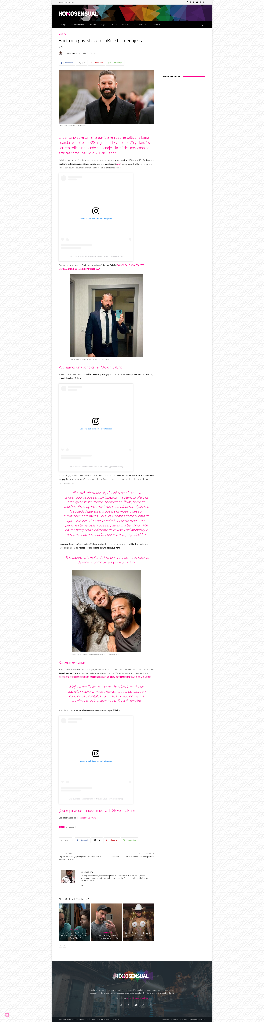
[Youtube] (197, 2)
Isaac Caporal (71, 53)
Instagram (81, 817)
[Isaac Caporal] (61, 53)
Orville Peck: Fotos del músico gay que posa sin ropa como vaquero (138, 935)
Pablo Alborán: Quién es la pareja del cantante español (106, 936)
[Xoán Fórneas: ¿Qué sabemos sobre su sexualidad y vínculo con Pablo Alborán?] (74, 922)
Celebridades (73, 929)
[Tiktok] (143, 1005)
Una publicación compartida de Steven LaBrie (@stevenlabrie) (96, 256)
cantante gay (70, 827)
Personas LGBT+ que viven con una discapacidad (132, 856)
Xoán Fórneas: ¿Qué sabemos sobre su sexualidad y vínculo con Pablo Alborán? (74, 935)
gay (119, 164)
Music (93, 817)
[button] (202, 24)
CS (89, 817)
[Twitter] (194, 2)
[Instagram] (190, 2)
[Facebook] (187, 2)
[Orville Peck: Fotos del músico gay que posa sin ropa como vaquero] (138, 922)
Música (62, 34)
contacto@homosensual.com (137, 998)
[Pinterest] (203, 2)
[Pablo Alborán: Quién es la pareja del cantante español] (106, 922)
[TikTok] (200, 2)
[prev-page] (60, 946)
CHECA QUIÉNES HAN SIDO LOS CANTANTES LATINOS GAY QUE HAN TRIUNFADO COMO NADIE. (105, 677)
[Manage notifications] (7, 1015)
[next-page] (64, 946)
